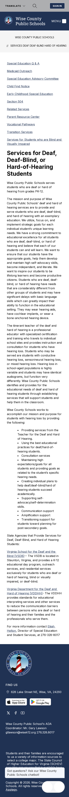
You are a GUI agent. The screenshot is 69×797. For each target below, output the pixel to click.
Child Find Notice (18, 86)
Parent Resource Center (23, 117)
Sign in (57, 5)
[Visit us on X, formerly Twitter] (8, 713)
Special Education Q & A (23, 63)
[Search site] (34, 6)
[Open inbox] (48, 787)
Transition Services (20, 132)
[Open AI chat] (59, 787)
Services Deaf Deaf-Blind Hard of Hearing (38, 45)
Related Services (18, 109)
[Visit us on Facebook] (15, 713)
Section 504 (15, 101)
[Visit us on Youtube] (22, 713)
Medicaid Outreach (19, 71)
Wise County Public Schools (34, 37)
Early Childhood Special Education (30, 94)
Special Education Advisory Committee (33, 78)
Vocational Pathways (21, 124)
